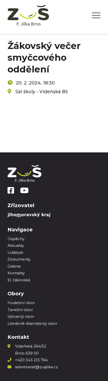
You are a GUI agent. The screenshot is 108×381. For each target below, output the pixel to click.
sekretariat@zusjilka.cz (36, 367)
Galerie (14, 266)
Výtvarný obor (21, 316)
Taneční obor (20, 309)
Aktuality (16, 245)
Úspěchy (16, 238)
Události (15, 252)
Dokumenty (19, 259)
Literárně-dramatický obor (32, 323)
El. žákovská (19, 280)
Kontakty (16, 273)
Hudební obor (21, 302)
